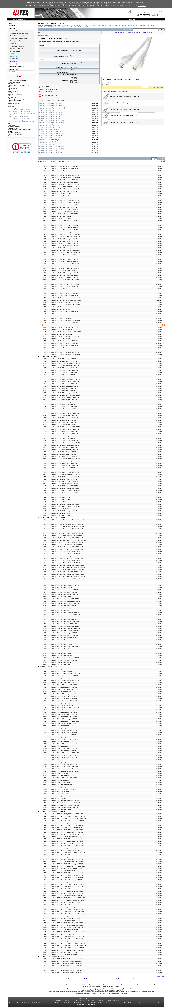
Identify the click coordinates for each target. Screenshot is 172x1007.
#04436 (45, 497)
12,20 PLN (159, 909)
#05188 (45, 211)
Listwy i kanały (13, 128)
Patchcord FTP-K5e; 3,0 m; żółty (60, 651)
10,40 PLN (159, 486)
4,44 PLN (159, 653)
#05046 (45, 854)
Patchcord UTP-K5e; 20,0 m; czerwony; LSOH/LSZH (66, 329)
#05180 (45, 467)
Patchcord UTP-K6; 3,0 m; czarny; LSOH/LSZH (64, 424)
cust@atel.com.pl (156, 15)
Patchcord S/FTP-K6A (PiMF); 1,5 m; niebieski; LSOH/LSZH (68, 868)
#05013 (45, 619)
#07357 (45, 698)
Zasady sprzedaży (58, 1000)
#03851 (45, 214)
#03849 (45, 182)
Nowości (12, 53)
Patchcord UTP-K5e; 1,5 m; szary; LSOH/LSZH (64, 223)
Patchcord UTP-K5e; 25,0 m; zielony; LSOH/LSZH (65, 354)
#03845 (45, 168)
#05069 (45, 907)
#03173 (45, 599)
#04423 (45, 322)
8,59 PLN (159, 309)
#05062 (45, 882)
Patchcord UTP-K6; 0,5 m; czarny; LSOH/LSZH (64, 361)
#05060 (45, 884)
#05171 (45, 277)
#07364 (45, 723)
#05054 (45, 868)
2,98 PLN (159, 814)
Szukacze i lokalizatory (15, 134)
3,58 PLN (159, 261)
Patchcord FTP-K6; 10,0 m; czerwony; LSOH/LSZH (65, 803)
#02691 (45, 368)
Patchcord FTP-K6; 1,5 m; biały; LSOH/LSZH (64, 716)
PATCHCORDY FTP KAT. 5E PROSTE (123, 25)
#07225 (45, 402)
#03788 (45, 660)
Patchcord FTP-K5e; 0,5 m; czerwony (61, 587)
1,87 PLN (159, 599)
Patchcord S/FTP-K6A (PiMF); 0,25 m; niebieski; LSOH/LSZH (68, 820)
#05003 (45, 223)
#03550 (45, 549)
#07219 (45, 381)
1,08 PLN (159, 166)
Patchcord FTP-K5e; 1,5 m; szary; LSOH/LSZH (64, 619)
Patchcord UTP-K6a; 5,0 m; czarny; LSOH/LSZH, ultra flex (67, 574)
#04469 (45, 820)
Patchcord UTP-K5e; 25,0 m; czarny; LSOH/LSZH (65, 345)
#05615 (45, 694)
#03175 (45, 608)
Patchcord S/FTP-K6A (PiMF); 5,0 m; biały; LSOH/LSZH (67, 909)
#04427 (45, 332)
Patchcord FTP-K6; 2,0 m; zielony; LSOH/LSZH (64, 744)
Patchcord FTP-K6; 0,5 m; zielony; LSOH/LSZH (64, 696)
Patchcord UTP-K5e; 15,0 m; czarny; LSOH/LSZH (65, 311)
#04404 (45, 934)
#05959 (45, 345)
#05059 (45, 879)
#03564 (45, 526)
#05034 (45, 479)
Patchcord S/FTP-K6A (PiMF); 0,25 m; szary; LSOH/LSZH (67, 823)
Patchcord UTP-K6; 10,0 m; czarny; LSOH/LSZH (65, 472)
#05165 (45, 293)
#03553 (45, 576)
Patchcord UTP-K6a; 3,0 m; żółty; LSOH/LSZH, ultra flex (67, 572)
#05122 (45, 793)
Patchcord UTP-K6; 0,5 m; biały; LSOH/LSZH (64, 359)
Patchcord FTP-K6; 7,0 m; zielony (60, 791)
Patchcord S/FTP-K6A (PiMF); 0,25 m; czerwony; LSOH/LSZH (68, 818)
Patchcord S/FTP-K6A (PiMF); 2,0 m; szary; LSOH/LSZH (67, 886)
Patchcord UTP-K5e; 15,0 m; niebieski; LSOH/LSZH (66, 316)
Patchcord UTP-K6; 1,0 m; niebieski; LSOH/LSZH (65, 381)
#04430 (45, 486)
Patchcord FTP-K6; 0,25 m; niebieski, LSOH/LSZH (65, 675)
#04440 (45, 506)
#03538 (45, 578)
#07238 (45, 440)
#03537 (45, 569)
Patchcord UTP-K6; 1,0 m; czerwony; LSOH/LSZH (65, 379)
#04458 (45, 678)
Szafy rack (12, 102)
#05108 (45, 805)
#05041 (45, 832)
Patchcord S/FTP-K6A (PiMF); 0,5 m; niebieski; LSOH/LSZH (68, 836)
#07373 (45, 750)
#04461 (45, 671)
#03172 (45, 587)
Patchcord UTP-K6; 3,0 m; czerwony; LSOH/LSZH (65, 427)
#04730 (45, 186)
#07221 (45, 379)
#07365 (45, 728)
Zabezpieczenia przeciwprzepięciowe (20, 129)
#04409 (45, 945)
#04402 (45, 929)
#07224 (45, 397)
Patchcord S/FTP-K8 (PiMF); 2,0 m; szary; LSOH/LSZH (66, 968)
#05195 (45, 624)
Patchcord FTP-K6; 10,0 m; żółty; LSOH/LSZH (64, 809)
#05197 (45, 651)
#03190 (45, 193)
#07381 (45, 768)
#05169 (45, 286)
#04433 (45, 490)
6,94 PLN (159, 780)
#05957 (45, 347)
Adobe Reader (114, 986)
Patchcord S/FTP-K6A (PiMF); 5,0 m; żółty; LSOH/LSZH (67, 923)
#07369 (45, 739)
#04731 (45, 202)
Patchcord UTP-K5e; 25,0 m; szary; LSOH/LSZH (65, 352)
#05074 (45, 913)
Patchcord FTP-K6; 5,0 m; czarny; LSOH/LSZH (64, 766)
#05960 (45, 352)
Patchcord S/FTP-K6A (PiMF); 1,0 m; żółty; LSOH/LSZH (67, 859)
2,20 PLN (159, 612)
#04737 (45, 236)
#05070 (45, 918)
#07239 (45, 445)
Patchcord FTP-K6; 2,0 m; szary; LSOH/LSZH (64, 741)
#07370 (45, 744)
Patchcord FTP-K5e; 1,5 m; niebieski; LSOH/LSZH (65, 617)
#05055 (45, 873)
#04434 (45, 492)
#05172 (45, 291)
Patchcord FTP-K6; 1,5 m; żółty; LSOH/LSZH (64, 730)
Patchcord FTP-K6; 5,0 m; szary (60, 773)
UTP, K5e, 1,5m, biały (53, 143)
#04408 (45, 943)
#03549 (45, 540)
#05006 (45, 216)
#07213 (45, 361)
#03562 (45, 565)
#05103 (45, 685)
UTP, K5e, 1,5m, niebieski (55, 148)
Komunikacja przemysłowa (18, 36)
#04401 (45, 927)
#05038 (45, 474)
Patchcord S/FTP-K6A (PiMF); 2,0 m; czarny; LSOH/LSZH (67, 879)
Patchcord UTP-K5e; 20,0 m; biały (61, 325)
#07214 (45, 365)
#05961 (45, 341)
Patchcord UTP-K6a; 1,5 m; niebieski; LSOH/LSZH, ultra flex (68, 549)
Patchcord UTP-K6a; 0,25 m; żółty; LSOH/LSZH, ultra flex (67, 526)
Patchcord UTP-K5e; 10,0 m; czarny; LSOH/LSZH (65, 295)
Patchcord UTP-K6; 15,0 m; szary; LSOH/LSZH (64, 495)
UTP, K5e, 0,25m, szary (54, 110)
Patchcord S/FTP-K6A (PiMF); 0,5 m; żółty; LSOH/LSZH (67, 843)
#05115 (45, 764)
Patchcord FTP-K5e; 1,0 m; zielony (61, 608)
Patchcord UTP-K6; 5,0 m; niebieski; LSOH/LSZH (65, 445)
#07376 (45, 753)
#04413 (45, 952)
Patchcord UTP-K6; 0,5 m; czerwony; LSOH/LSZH (65, 363)
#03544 (45, 553)
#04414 (45, 954)
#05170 (45, 282)
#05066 (45, 900)
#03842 (45, 175)
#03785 (45, 605)
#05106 (45, 796)
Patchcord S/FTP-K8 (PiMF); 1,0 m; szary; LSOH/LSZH (66, 963)
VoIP (10, 93)
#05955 (45, 350)
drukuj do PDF (45, 87)
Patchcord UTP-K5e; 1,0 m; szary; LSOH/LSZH (64, 207)
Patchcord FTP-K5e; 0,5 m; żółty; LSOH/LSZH (64, 596)
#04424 (45, 325)
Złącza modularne (14, 126)
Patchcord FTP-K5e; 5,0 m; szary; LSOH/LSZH (64, 660)
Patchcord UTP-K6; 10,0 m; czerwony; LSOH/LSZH (65, 474)
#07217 (45, 372)
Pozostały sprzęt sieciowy (16, 99)
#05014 (45, 617)
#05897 (45, 318)
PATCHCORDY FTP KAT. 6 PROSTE (145, 25)
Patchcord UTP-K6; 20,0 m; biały (60, 501)
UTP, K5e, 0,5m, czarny (54, 118)
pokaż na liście (147, 32)
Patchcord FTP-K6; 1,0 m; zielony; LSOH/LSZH (64, 712)
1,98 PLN (159, 229)
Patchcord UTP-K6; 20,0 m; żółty (60, 515)
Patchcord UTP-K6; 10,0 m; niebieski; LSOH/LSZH (65, 477)
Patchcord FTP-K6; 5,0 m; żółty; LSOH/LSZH (64, 778)
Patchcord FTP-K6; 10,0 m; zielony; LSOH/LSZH (65, 807)
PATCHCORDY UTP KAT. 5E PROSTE (49, 25)
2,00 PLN (159, 374)
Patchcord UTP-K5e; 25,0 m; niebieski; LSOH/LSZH (66, 350)
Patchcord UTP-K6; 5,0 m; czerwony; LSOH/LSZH (65, 442)
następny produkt (133, 32)
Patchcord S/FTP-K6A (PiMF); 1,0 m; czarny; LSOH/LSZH (67, 848)
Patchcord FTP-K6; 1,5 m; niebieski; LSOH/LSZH (65, 723)
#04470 (45, 825)
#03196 (45, 257)
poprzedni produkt (120, 32)
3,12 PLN (159, 639)
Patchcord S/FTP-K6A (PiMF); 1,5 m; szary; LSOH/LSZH (67, 870)
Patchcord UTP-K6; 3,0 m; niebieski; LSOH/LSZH (65, 429)
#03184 (45, 642)
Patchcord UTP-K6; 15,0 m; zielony (61, 497)
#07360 (45, 712)
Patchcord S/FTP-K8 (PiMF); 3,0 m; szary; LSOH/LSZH (66, 970)
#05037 (45, 481)
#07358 (45, 703)
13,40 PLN (159, 501)
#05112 (45, 809)
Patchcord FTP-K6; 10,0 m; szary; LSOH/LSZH (64, 796)
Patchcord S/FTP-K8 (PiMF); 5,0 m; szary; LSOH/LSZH (66, 972)
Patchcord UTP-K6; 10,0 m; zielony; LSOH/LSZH (65, 481)
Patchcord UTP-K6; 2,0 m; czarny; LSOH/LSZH (64, 408)
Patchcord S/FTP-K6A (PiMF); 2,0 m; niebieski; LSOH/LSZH (68, 884)
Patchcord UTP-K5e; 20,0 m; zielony (61, 334)
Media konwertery (14, 90)
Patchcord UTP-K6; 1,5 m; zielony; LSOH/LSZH (64, 402)
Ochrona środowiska (79, 1000)
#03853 (45, 245)
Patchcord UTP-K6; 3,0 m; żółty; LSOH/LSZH (64, 436)
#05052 (45, 870)
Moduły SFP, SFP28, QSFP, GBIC (19, 85)
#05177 (45, 463)
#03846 (45, 177)
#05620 (45, 773)
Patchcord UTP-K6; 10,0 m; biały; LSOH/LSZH (64, 470)
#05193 (45, 596)
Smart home (12, 97)
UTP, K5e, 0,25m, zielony (54, 112)
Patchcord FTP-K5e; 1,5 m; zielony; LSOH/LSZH (65, 621)
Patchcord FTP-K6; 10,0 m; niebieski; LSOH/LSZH (65, 805)
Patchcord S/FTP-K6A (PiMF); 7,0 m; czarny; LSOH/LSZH (67, 927)
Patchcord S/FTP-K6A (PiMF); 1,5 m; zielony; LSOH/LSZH (67, 873)
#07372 (45, 746)
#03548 (45, 531)
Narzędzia (13, 43)
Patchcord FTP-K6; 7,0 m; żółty (60, 793)
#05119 (45, 791)
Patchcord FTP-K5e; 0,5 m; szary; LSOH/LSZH (64, 592)
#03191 (45, 200)
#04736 (45, 204)
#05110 (45, 803)
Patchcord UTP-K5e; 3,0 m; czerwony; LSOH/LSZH (65, 250)
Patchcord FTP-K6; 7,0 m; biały (60, 780)
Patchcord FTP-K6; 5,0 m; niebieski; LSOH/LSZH (65, 771)
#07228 (45, 408)
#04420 (45, 313)
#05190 (45, 243)
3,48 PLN (159, 830)
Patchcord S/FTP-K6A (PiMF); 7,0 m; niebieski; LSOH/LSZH (68, 932)
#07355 (45, 696)
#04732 (45, 234)
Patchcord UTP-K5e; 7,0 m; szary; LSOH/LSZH (64, 286)
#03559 (45, 538)
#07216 (45, 363)
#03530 (45, 970)
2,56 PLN (159, 406)
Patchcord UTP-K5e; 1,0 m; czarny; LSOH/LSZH (65, 200)
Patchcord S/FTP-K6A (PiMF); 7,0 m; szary (63, 934)
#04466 (45, 814)
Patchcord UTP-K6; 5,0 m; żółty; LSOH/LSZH (64, 452)
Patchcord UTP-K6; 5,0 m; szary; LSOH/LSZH (64, 447)
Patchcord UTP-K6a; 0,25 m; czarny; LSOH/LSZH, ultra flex (68, 519)
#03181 (45, 639)
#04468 (45, 818)
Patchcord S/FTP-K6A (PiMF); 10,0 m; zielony (64, 952)
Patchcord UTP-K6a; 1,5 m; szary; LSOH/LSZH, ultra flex (67, 551)
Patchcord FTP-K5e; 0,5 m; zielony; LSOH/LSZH (65, 594)
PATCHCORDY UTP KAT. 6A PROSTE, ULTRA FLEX (97, 25)
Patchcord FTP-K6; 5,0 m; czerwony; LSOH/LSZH (65, 768)
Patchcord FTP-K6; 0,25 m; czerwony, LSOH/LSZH (65, 673)
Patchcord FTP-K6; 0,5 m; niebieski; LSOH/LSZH (65, 691)
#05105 (45, 716)
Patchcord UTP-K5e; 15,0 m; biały (120, 103)
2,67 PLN (159, 716)
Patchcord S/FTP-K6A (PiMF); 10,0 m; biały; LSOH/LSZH (67, 941)
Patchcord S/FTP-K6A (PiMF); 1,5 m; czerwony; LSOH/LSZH (68, 866)
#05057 (45, 875)
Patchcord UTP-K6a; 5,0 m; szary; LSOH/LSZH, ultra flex (67, 578)
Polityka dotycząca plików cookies (96, 1000)
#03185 (45, 653)
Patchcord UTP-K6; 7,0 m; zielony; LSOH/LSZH (64, 465)
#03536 (45, 560)
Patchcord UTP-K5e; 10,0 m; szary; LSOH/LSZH (125, 115)
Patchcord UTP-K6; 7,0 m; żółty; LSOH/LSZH (64, 467)
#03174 (45, 603)
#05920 (45, 302)
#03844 (45, 170)
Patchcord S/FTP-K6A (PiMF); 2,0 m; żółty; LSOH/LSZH (67, 891)
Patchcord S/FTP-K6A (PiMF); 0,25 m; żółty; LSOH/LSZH (67, 827)
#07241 (45, 442)
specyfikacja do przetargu (49, 89)
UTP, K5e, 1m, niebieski (54, 135)
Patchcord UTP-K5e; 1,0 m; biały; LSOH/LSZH (64, 198)
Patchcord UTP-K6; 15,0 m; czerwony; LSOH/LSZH (65, 490)
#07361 (45, 705)
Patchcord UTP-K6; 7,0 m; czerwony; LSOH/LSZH (65, 458)
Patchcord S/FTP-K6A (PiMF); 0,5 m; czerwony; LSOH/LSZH (68, 834)
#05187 (45, 195)
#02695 (45, 447)
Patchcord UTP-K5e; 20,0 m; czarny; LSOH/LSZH (65, 327)
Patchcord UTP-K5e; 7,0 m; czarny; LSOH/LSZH (65, 279)
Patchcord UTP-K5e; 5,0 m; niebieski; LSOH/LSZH (65, 268)
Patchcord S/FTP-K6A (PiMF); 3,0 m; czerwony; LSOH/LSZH (68, 898)
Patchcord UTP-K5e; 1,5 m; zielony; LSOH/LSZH (65, 225)
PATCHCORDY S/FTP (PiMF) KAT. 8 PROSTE (78, 26)
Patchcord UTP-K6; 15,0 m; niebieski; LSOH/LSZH (65, 492)
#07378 (45, 766)
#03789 (45, 191)
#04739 (45, 268)
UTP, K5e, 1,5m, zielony (54, 152)
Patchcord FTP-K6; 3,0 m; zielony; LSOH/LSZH (64, 759)
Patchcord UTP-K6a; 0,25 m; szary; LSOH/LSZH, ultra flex (67, 524)
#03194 (45, 241)
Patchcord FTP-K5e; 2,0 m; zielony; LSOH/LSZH (65, 635)
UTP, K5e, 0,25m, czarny (54, 105)
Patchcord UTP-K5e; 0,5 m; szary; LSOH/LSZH (64, 191)
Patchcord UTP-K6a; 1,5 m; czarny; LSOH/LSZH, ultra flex (67, 547)
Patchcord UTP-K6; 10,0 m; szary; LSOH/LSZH (64, 479)
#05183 (45, 877)
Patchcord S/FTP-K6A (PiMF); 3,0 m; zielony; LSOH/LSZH (67, 904)
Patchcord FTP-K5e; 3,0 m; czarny (61, 639)
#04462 (45, 680)
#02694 (45, 431)
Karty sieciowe (13, 88)
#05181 (45, 909)
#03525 (45, 959)
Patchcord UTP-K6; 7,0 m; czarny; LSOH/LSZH (64, 456)
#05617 (45, 725)
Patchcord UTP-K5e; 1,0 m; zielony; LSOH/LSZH (65, 209)
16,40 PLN (159, 925)
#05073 (45, 920)
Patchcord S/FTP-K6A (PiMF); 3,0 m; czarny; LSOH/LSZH (67, 895)
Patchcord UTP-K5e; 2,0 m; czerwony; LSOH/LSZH (65, 234)
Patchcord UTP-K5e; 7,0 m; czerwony (61, 282)
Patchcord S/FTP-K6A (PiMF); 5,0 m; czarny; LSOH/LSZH (67, 911)
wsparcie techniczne (46, 91)
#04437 (45, 499)
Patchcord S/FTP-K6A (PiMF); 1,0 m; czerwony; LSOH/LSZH (68, 850)
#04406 (45, 938)
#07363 (45, 719)
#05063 (45, 891)
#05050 (45, 850)
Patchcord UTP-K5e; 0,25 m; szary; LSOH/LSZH (65, 175)
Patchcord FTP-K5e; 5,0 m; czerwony (61, 655)
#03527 (45, 963)
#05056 (45, 866)
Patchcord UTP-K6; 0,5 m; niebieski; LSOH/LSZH (65, 365)
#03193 (45, 232)
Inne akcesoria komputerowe (17, 135)
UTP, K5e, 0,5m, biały (53, 116)
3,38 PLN (159, 959)
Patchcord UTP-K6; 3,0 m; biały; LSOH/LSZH (64, 422)
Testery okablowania (15, 132)
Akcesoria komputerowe (17, 31)
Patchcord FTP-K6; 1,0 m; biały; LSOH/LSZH (64, 700)
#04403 (45, 932)
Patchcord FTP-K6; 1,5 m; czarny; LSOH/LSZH (64, 719)
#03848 (45, 166)
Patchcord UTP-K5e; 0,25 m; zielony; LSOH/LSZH (65, 177)
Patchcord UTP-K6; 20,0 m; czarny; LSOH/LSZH (65, 504)
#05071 (45, 911)
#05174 (45, 456)
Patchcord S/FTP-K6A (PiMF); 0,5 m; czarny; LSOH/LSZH (67, 832)
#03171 (45, 594)
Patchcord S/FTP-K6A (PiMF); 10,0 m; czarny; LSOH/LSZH (68, 943)
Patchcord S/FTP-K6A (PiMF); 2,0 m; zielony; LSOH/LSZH (67, 889)
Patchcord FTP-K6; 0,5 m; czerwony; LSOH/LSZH (65, 689)
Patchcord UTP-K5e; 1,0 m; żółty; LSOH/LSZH (64, 211)
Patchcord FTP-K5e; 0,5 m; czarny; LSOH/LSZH (65, 585)
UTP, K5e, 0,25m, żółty (54, 114)
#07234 (45, 429)
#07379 (45, 771)
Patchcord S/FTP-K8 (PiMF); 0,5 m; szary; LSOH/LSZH (66, 961)
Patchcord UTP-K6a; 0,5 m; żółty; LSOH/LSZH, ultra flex (67, 535)
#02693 (45, 415)
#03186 (45, 658)
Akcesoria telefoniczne (17, 46)
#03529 (45, 968)
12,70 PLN (159, 972)
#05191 (45, 259)
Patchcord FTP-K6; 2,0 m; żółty (60, 746)
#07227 (45, 404)
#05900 (45, 300)
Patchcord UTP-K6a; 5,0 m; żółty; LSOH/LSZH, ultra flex (67, 581)
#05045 (45, 843)
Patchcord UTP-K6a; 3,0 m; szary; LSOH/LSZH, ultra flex (67, 569)
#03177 (45, 626)
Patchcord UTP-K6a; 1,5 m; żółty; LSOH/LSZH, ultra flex (67, 553)
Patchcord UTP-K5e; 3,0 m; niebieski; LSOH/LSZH (65, 252)
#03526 (45, 961)
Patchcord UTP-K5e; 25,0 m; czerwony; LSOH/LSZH (66, 347)
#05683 (45, 295)
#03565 (45, 522)
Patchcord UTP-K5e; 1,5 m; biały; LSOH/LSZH (64, 214)
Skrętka (85, 978)
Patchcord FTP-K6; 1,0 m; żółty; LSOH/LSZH (64, 714)
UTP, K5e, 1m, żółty (53, 141)
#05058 (45, 886)
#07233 (45, 424)
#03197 (45, 263)
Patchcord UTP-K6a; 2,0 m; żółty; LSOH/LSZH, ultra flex (67, 563)
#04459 (45, 669)
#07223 (45, 393)
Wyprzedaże (14, 58)
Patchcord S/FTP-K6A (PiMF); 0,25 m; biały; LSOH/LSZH (67, 814)
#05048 (45, 852)
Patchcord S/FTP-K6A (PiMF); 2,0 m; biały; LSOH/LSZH (67, 877)
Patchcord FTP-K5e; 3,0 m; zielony (61, 648)
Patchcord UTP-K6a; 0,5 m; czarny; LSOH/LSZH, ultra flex (67, 528)
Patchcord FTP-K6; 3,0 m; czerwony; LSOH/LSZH (65, 753)
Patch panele (13, 105)
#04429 (45, 338)
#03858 (45, 406)
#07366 (45, 721)
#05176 (45, 465)
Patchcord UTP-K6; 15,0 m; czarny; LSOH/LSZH (65, 488)
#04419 (45, 311)
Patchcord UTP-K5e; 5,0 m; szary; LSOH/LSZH (124, 96)
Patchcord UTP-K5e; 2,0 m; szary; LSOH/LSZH (64, 239)
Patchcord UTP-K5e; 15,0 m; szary (61, 318)
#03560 (45, 547)
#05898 (45, 336)
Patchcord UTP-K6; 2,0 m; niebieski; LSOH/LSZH (65, 413)
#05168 (45, 288)
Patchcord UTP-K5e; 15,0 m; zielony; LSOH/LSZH (65, 320)
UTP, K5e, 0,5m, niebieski (55, 122)
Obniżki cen (13, 56)
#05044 (45, 834)
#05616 (45, 709)
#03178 (45, 630)
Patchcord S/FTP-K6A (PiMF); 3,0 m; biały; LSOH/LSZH (67, 893)
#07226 (45, 395)
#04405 (45, 936)
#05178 (45, 458)
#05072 (45, 916)
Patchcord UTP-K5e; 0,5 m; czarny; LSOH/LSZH (65, 184)
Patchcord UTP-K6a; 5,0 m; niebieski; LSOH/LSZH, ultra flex (68, 576)
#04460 (45, 673)
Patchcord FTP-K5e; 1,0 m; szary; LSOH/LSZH (64, 605)
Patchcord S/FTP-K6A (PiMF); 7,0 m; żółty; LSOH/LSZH (67, 938)
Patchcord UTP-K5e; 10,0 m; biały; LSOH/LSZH (64, 293)
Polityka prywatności (113, 1000)
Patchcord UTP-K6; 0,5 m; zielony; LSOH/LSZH (64, 370)
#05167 (45, 284)
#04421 (45, 316)
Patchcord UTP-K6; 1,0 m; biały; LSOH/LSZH (64, 374)
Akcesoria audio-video (16, 48)
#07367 (45, 730)
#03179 (45, 635)
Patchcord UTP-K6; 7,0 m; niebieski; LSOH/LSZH (65, 461)
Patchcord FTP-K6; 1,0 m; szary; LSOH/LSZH (64, 709)
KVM (10, 96)
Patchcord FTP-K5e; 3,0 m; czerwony (61, 642)
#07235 (45, 433)
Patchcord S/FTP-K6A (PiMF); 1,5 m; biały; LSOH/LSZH (67, 861)
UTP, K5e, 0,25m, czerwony (55, 107)
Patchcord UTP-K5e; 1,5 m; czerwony (61, 218)
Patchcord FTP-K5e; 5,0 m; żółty (60, 664)
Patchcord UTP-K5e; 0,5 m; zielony (61, 193)
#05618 (45, 741)
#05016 (45, 612)
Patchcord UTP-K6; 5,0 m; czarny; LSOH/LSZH (64, 440)
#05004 (45, 220)
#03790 (45, 207)
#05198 (45, 664)
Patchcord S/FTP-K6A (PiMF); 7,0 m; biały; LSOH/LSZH (67, 925)
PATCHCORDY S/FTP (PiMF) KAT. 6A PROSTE (51, 26)
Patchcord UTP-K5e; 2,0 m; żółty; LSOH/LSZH (64, 243)
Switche (11, 83)
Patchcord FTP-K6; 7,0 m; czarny (60, 782)
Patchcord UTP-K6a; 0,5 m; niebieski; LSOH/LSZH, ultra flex (68, 531)
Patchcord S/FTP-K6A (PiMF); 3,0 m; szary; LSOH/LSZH (67, 902)
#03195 (45, 248)
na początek (161, 976)
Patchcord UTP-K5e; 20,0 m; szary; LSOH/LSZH (125, 122)
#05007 (45, 225)
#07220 (45, 386)
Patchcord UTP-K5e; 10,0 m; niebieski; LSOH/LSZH (66, 300)
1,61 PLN (159, 585)
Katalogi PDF (14, 61)
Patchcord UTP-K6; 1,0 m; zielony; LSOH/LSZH (64, 386)
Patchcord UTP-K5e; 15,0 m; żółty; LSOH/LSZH (64, 322)
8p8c (71, 62)
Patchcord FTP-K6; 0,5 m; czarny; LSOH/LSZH (64, 687)
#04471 (45, 827)
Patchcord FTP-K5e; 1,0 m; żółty (60, 610)
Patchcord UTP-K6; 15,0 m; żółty (60, 499)
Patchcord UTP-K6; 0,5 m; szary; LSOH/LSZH (64, 368)
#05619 (45, 757)
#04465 (45, 823)
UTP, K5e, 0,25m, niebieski (55, 109)
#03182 (45, 644)
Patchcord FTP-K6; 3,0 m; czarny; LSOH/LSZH (64, 750)
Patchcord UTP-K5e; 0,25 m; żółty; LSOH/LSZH (64, 180)
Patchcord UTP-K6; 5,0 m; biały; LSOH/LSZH (64, 438)
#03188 (45, 655)
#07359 (45, 707)
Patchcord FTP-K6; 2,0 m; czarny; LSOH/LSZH (64, 734)
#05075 (45, 923)
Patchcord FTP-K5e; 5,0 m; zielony (61, 662)
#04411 (45, 948)
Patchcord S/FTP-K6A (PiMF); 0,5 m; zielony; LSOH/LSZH (67, 841)
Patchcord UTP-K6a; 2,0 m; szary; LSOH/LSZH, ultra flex (67, 560)
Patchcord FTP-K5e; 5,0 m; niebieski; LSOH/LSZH (65, 658)
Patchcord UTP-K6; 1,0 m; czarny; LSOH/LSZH (64, 377)
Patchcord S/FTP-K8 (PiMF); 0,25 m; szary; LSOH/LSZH (67, 959)
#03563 (45, 574)
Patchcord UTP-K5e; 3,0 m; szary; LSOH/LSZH (124, 109)
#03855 (45, 359)
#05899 (45, 307)
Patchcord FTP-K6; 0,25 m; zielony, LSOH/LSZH (65, 680)
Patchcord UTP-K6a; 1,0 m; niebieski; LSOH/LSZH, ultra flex (68, 540)
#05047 (45, 848)
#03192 (45, 209)
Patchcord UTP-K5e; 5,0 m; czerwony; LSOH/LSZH (65, 266)
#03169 (45, 585)
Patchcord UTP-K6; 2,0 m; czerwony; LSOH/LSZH (65, 411)
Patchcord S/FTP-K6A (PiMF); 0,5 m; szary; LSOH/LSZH (67, 839)
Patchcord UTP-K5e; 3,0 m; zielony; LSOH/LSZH (65, 257)
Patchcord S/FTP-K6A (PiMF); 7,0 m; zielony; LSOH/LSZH (67, 936)
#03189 (45, 184)
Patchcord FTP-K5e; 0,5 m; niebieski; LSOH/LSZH (65, 589)
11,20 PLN (159, 325)
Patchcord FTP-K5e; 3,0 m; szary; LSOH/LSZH (64, 646)
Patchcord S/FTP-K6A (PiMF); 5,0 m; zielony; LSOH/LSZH (67, 920)
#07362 (45, 714)
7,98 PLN (159, 968)
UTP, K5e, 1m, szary (53, 137)
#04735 (45, 189)
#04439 (45, 504)
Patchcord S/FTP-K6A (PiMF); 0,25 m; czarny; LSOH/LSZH (68, 816)
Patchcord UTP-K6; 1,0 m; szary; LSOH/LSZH (64, 383)
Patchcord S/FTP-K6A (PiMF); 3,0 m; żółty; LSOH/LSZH (67, 907)
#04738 (45, 252)
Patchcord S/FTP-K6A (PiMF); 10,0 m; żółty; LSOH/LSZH (67, 954)
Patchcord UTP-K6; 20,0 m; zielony (61, 513)
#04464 (45, 675)
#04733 (45, 250)
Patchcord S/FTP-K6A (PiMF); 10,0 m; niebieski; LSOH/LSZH (68, 948)
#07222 (45, 388)
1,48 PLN (159, 198)
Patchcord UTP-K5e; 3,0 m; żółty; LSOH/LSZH (64, 259)
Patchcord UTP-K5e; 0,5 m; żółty (60, 195)
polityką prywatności (123, 5)
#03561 (45, 556)
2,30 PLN (159, 390)
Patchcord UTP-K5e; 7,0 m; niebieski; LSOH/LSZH (65, 284)
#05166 (45, 279)
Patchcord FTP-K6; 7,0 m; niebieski (61, 787)
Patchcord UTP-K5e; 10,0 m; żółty (60, 307)
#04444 (45, 515)
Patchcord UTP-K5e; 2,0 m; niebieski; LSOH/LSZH (65, 236)
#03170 (45, 589)
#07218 (45, 377)
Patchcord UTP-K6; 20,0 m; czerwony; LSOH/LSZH (65, 506)
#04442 (45, 511)
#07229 (45, 413)
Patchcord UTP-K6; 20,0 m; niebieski (61, 508)
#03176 (45, 601)
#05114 (45, 748)
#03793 (45, 270)
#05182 (45, 893)
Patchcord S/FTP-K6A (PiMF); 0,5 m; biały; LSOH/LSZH (67, 830)
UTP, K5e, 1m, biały (53, 129)
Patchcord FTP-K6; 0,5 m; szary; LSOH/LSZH (64, 694)
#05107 (45, 800)
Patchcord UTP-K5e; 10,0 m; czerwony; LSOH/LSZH (66, 298)
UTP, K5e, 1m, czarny (53, 131)
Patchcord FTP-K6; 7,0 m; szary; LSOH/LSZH (64, 789)
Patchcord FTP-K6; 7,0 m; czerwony (61, 784)
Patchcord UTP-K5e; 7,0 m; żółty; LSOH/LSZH (64, 291)
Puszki (117, 978)
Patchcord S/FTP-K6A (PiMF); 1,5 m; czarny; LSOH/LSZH (67, 864)
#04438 (45, 501)
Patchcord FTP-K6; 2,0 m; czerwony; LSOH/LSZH (65, 737)
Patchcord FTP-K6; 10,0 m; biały (60, 798)
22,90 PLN (159, 941)
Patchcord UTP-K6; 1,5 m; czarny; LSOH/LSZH (64, 393)
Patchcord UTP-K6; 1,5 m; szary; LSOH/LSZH (64, 399)
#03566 (45, 519)
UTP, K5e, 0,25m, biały (54, 103)
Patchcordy (12, 108)
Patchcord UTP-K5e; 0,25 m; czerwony (62, 170)
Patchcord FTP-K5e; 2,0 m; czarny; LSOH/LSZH (65, 626)
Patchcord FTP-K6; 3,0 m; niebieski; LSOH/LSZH (65, 755)
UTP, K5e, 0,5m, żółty (53, 127)
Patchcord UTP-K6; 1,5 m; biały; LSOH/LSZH (64, 390)
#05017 (45, 621)
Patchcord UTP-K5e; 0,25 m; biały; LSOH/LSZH (64, 166)
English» (23, 75)
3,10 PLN (159, 732)
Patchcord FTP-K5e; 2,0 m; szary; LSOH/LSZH (64, 633)
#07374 (45, 755)
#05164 (45, 298)
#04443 (45, 513)
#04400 (45, 925)
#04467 (45, 816)
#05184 (45, 861)
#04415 (45, 309)
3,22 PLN (159, 422)
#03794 (45, 592)
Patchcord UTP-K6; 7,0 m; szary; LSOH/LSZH (64, 463)
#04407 (45, 941)
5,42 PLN (159, 861)
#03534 (45, 542)
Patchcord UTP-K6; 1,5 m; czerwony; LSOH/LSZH (65, 395)
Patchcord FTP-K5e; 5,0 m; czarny (61, 653)
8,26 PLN (159, 893)
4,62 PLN (159, 277)
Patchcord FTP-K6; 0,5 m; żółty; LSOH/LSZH (64, 698)
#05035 (45, 472)
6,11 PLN (159, 293)
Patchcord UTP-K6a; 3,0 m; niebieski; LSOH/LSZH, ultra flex (68, 567)
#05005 (45, 218)
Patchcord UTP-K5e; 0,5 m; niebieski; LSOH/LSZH (65, 189)
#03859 (45, 422)
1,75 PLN (159, 214)
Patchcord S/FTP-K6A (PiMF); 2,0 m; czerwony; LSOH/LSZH (68, 882)
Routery (11, 86)
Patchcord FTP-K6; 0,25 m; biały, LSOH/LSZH (64, 669)
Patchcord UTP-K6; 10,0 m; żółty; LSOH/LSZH (64, 483)
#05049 (45, 857)
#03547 (45, 581)
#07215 (45, 370)
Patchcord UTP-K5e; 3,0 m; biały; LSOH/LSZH (64, 245)
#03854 (45, 261)
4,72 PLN (159, 538)
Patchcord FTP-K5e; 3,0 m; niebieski (61, 644)
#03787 (45, 646)
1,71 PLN (159, 359)
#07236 (45, 427)
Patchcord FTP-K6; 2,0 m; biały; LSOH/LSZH (64, 732)
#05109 (45, 807)
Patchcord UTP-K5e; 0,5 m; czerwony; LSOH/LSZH (65, 186)
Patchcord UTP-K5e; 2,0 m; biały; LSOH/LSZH (64, 229)
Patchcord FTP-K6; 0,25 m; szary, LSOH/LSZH (64, 678)
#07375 (45, 759)
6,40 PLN (159, 877)
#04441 (45, 508)
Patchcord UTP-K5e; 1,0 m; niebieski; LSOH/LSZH (65, 204)
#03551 (45, 558)
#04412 (45, 950)
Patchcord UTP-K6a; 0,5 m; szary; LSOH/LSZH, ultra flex (67, 533)
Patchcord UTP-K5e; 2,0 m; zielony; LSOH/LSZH (65, 241)
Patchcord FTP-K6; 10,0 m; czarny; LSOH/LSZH (65, 800)
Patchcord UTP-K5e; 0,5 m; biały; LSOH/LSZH (64, 182)
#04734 (45, 266)
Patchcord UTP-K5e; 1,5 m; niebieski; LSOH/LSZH (65, 220)
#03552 (45, 567)
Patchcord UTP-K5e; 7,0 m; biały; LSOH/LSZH (64, 277)
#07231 (45, 411)
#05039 (45, 483)
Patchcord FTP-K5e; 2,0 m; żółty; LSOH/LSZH (64, 637)
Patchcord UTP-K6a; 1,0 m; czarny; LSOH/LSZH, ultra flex (67, 538)
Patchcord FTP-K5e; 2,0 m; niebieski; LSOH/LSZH (65, 630)
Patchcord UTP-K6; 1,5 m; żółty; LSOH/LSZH (64, 404)
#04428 (45, 334)
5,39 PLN (159, 764)
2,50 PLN (159, 626)
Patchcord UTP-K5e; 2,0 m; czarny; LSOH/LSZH (65, 232)
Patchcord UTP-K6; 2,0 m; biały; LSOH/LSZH (64, 406)
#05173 (45, 470)
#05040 (45, 839)
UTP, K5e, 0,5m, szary (53, 124)
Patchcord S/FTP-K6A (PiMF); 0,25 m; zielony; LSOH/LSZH (68, 825)
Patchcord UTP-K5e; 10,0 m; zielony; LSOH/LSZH (65, 304)
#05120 (45, 784)
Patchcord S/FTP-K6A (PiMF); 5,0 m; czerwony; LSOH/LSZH (68, 913)
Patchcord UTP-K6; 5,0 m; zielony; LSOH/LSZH (64, 449)
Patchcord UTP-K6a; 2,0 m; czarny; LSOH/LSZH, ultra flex (67, 556)
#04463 (45, 682)
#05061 (45, 889)
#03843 (45, 173)
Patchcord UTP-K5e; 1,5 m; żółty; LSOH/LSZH (64, 227)
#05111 (45, 798)
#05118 (45, 787)
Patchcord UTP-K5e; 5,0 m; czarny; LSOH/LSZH (65, 263)
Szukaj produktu (15, 51)
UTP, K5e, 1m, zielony (53, 139)
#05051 (45, 859)
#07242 (45, 452)
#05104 (45, 700)
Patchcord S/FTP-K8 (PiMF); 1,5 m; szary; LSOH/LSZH (66, 965)
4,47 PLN (159, 845)
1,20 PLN (159, 182)
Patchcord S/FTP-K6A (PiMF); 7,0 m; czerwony (64, 929)
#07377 (45, 762)
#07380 (45, 775)
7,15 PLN (159, 965)
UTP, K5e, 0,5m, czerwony (55, 120)
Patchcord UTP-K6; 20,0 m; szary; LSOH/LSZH (64, 511)
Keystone (12, 125)
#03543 (45, 544)
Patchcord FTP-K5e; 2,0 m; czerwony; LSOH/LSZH (65, 628)
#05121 (45, 780)
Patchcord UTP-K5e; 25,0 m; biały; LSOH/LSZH (64, 343)
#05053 (45, 864)
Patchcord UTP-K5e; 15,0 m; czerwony (62, 313)
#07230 (45, 418)
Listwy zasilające (14, 103)
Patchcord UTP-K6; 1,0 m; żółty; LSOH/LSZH (64, 388)
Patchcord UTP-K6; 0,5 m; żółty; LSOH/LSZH (64, 372)
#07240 (45, 449)
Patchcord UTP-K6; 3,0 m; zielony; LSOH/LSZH (64, 433)
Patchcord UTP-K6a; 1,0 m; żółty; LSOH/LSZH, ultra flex (67, 544)
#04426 (45, 329)
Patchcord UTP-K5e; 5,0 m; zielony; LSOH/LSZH (65, 273)
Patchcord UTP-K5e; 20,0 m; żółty (60, 338)
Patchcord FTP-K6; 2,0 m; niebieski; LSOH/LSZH (65, 739)
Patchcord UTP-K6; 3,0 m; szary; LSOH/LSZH (64, 431)
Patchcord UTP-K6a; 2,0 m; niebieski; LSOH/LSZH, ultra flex (68, 558)
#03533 (45, 533)
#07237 (45, 436)
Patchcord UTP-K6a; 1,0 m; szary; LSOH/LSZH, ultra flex (67, 542)
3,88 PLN (159, 519)
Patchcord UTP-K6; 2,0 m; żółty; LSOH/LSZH (64, 420)
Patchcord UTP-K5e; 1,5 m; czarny (61, 216)
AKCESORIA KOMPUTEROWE (17, 80)
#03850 (45, 198)
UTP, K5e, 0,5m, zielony (54, 126)
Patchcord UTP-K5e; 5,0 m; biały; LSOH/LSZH (64, 261)
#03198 (45, 273)
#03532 (45, 524)
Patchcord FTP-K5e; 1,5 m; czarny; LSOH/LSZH (65, 612)
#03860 (45, 438)
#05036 (45, 477)
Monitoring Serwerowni (15, 94)
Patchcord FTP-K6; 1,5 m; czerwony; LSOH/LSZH (65, 721)
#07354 (45, 691)
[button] (22, 148)
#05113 (45, 732)
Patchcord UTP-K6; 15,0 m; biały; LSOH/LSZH (64, 486)
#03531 (45, 972)
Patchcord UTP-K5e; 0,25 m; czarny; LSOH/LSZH (65, 168)
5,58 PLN (159, 547)
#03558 (45, 528)
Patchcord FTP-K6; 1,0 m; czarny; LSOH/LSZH (64, 703)
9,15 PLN (159, 796)
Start (10, 23)
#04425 (45, 327)
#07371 (45, 737)
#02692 (45, 383)
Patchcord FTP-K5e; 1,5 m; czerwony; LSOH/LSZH (65, 614)
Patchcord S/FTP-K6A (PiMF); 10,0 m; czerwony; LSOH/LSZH (68, 945)
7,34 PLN (159, 470)
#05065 (45, 895)
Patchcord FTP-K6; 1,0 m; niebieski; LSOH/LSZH (65, 707)
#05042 (45, 836)
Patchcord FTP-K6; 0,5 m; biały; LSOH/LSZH (64, 685)
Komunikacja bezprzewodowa (19, 33)
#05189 (45, 227)
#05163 (45, 304)
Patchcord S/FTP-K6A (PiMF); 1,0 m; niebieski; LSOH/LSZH (68, 852)
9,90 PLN (159, 574)
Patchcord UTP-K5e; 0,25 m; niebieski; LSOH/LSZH (66, 173)
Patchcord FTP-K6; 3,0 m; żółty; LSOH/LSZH (64, 762)
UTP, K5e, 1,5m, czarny (54, 144)
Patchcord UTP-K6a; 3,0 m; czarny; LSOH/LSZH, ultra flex (67, 565)
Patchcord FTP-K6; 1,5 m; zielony (60, 728)
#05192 (45, 275)
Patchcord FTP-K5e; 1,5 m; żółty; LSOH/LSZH (64, 624)
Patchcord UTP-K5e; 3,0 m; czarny (61, 248)
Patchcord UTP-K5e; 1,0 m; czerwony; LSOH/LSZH (65, 202)
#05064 (45, 902)
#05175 (45, 461)
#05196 (45, 637)
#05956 (45, 354)
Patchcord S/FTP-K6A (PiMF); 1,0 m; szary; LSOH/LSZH (67, 854)
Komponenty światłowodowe (18, 38)
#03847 (45, 180)
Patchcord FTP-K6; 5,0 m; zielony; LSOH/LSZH (64, 775)
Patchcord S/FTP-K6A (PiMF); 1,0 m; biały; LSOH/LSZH (67, 845)
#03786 (45, 633)
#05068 (45, 898)
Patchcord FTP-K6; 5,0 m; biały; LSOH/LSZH (64, 764)
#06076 (45, 399)
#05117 (45, 782)
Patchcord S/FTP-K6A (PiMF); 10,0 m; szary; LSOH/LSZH (67, 950)
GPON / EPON (13, 91)
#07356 (45, 689)
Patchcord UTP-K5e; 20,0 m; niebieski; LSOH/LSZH (66, 332)
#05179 (45, 454)
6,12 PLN (159, 963)
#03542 (45, 535)
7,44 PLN (159, 565)
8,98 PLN (159, 970)
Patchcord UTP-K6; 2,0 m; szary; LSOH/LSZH (64, 415)
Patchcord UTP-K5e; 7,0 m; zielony (61, 288)
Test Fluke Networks (48, 95)
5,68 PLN (159, 454)
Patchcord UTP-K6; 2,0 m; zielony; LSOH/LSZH (64, 418)
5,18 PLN (159, 961)
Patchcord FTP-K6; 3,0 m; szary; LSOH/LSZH (64, 757)
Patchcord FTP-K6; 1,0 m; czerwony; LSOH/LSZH (65, 705)
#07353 (45, 687)
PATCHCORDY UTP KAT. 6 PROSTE (71, 25)
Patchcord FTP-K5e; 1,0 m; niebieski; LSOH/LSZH (65, 603)
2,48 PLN (159, 245)
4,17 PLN (159, 528)
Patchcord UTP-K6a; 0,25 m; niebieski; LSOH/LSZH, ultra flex (68, 522)
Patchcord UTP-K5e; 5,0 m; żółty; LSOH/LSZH (64, 275)
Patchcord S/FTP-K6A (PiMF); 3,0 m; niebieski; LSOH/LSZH (68, 900)
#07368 (45, 734)
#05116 (45, 789)
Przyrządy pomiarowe (16, 41)
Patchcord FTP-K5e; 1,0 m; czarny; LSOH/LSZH (65, 599)
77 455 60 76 (144, 15)
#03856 (45, 374)
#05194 (45, 610)
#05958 (45, 343)
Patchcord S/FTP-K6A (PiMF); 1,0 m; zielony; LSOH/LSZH (67, 857)
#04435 (45, 495)
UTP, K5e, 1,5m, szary (53, 150)
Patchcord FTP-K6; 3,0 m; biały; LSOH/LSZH (64, 748)
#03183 (45, 648)
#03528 (45, 965)
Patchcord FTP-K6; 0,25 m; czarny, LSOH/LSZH (64, 671)
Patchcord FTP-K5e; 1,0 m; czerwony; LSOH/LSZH (65, 601)
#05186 (45, 830)
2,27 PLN (159, 700)
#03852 (45, 229)
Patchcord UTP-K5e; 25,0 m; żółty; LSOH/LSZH (64, 341)
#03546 (45, 572)
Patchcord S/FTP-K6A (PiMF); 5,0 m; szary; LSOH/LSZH (67, 918)
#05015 (45, 614)
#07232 (45, 420)
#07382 (45, 778)
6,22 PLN (159, 556)
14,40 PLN (159, 341)
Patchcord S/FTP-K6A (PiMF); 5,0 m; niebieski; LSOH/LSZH (68, 916)
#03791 (45, 239)
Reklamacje (68, 1000)
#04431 (45, 488)
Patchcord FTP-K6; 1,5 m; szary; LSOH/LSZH (64, 725)
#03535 (45, 551)
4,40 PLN (159, 438)
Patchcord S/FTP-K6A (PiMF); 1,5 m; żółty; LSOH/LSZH (67, 875)
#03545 (45, 563)
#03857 (45, 390)
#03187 (45, 662)
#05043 (45, 841)
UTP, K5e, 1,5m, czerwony (55, 146)
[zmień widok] (152, 159)
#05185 (45, 845)
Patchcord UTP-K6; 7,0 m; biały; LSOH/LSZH (64, 454)
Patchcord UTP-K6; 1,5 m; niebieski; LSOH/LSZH (65, 397)
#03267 (45, 628)
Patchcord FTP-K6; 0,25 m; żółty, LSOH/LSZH (64, 682)
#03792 (45, 254)
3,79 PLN (159, 748)
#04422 (45, 320)
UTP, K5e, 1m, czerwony (54, 133)
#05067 (45, 904)
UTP (71, 48)
